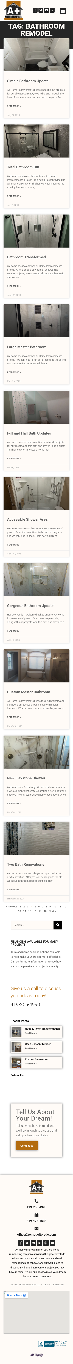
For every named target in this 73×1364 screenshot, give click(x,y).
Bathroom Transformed (26, 257)
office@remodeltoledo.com (36, 1234)
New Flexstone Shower (26, 778)
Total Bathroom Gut (23, 167)
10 (54, 906)
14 (24, 911)
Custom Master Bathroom (28, 692)
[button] (63, 11)
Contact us (26, 1145)
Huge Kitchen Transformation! (42, 1028)
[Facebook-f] (35, 10)
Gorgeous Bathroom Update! (31, 606)
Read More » (14, 106)
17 (40, 911)
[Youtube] (52, 1243)
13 (19, 911)
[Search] (58, 925)
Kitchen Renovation (36, 1059)
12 (64, 906)
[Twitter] (40, 10)
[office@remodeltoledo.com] (36, 1228)
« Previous (11, 906)
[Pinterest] (46, 1243)
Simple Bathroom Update (28, 81)
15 (29, 911)
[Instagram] (52, 10)
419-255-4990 (25, 1004)
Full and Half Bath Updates (29, 433)
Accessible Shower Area (27, 519)
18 (45, 911)
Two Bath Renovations (25, 864)
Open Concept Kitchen (38, 1044)
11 (59, 906)
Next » (52, 911)
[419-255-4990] (36, 1201)
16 (34, 911)
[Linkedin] (46, 10)
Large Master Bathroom (26, 347)
